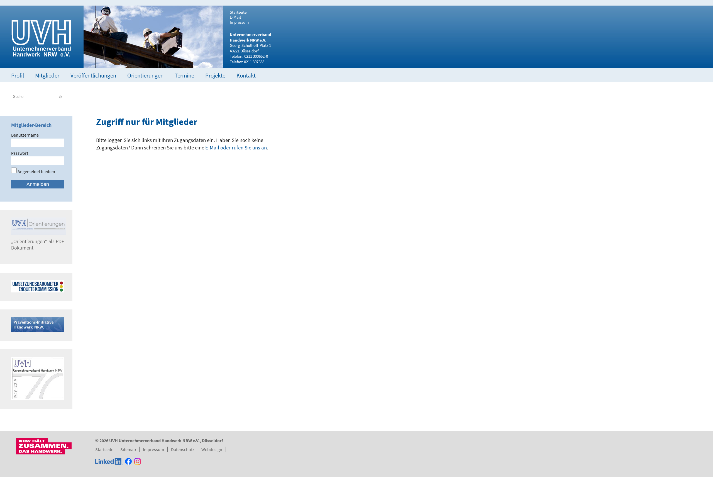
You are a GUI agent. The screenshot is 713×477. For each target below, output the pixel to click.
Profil (17, 75)
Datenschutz (182, 449)
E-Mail (235, 17)
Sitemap (128, 449)
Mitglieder (47, 75)
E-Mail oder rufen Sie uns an (236, 147)
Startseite (238, 12)
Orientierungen (145, 75)
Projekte (215, 75)
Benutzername (25, 135)
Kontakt (246, 75)
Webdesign (211, 449)
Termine (184, 75)
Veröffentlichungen (93, 75)
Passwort (19, 153)
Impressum (239, 22)
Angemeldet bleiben (36, 171)
